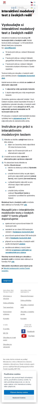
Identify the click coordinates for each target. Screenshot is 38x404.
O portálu (6, 329)
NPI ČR (5, 333)
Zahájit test (7, 281)
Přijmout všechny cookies (19, 392)
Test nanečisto (8, 307)
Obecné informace (27, 296)
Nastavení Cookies (19, 398)
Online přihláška (8, 303)
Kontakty (6, 319)
